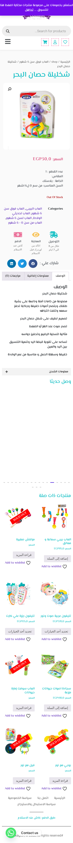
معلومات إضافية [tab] (38, 276)
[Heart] (65, 42)
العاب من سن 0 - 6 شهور (25, 223)
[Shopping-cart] (45, 42)
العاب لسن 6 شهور (19, 218)
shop (54, 62)
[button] (9, 89)
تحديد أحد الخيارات (56, 631)
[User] (55, 42)
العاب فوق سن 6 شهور (33, 62)
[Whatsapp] (11, 833)
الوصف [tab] (60, 276)
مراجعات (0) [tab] (13, 276)
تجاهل (29, 10)
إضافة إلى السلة (57, 558)
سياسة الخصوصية (20, 798)
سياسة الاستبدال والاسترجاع (37, 804)
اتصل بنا (42, 798)
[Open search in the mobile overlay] (36, 31)
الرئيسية (65, 62)
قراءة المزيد (24, 555)
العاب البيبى (34, 208)
